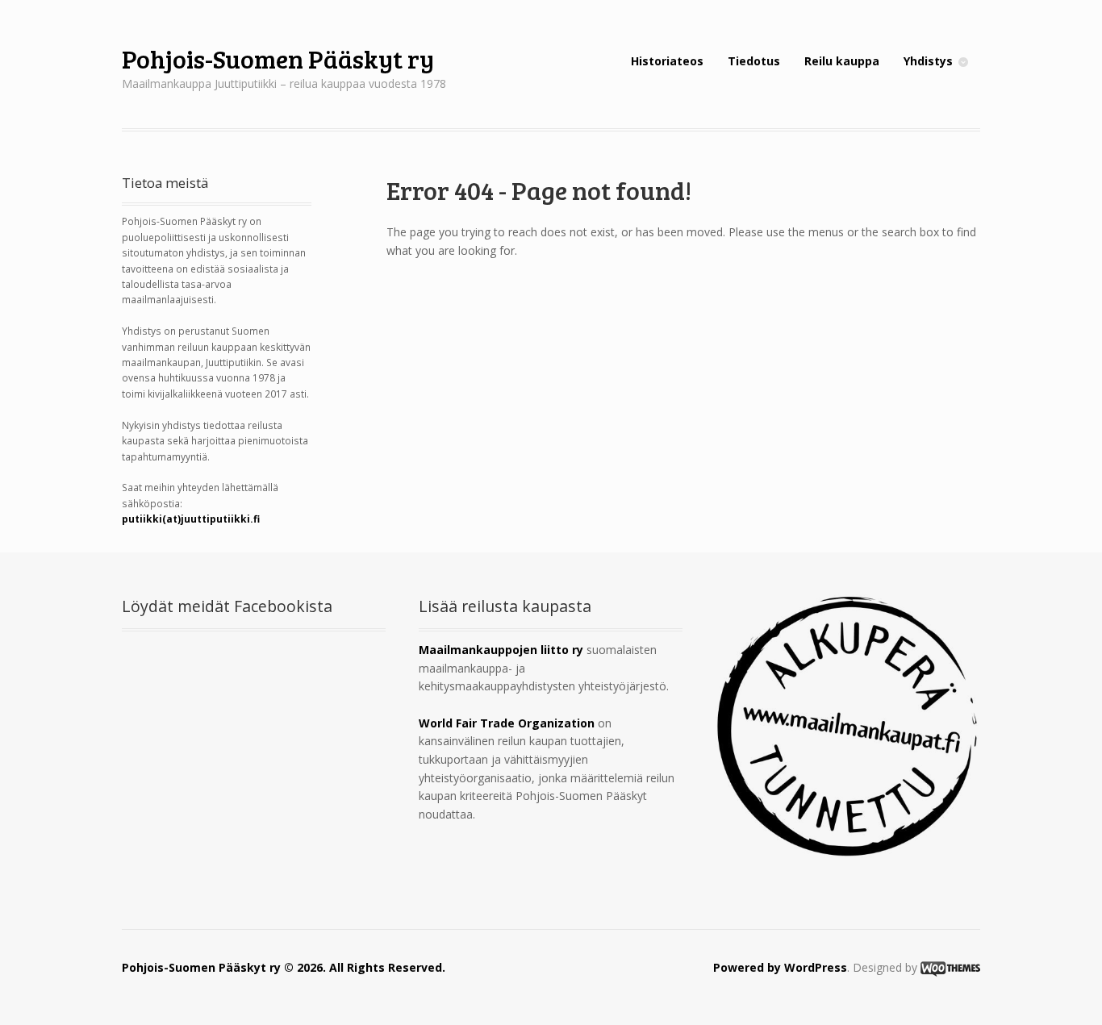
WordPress (815, 967)
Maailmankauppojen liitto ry (501, 649)
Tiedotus (754, 61)
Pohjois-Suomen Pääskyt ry (278, 58)
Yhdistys (928, 61)
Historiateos (667, 61)
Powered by (748, 967)
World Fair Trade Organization (507, 723)
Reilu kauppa (841, 61)
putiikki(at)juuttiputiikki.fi (191, 519)
